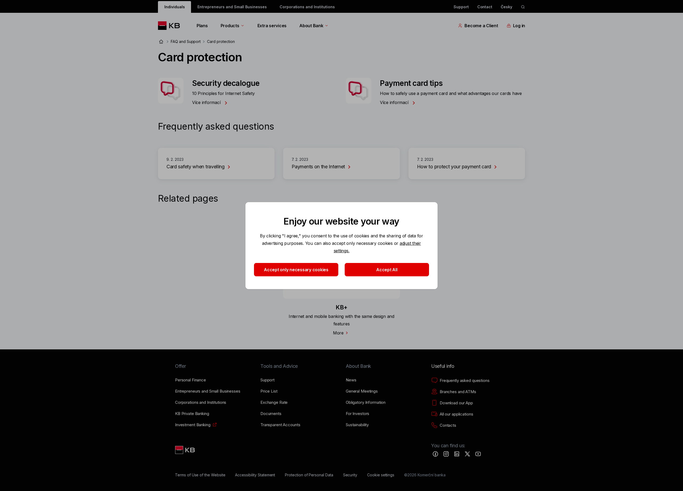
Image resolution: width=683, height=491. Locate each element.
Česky (506, 7)
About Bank (311, 25)
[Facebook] (435, 454)
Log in (519, 25)
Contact (485, 7)
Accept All (386, 269)
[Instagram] (446, 454)
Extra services (272, 25)
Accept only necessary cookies (296, 269)
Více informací (207, 102)
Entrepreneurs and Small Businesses (232, 7)
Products (230, 25)
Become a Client (481, 25)
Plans (202, 25)
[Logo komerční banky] (171, 25)
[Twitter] (467, 454)
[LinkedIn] (456, 454)
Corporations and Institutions (307, 7)
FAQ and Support (186, 41)
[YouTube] (478, 454)
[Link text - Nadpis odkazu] (185, 450)
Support (461, 7)
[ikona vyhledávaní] (523, 7)
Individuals (174, 7)
